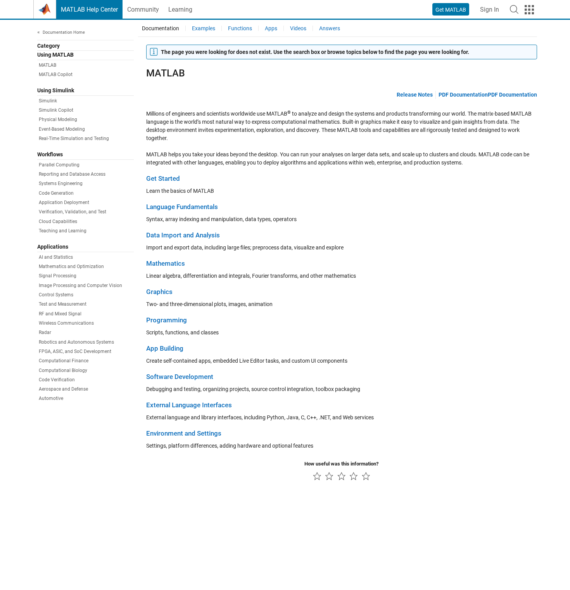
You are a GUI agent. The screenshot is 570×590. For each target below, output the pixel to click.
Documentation (160, 28)
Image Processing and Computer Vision (80, 285)
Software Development (179, 377)
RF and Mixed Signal (60, 314)
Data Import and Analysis (183, 235)
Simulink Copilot (56, 110)
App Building (164, 348)
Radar (45, 332)
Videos (298, 28)
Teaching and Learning (62, 231)
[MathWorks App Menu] (529, 9)
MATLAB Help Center (89, 9)
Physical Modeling (58, 119)
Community (143, 9)
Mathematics (165, 263)
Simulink (48, 101)
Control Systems (56, 295)
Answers (329, 28)
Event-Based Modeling (62, 129)
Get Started (163, 178)
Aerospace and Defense (63, 389)
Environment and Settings (183, 433)
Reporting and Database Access (72, 174)
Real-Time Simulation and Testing (74, 138)
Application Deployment (64, 202)
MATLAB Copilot (56, 74)
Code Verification (57, 379)
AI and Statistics (56, 257)
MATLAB (47, 65)
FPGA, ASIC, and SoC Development (75, 351)
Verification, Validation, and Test (72, 212)
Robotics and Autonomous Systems (76, 342)
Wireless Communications (66, 323)
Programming (166, 320)
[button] (514, 9)
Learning (180, 9)
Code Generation (56, 193)
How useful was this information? (341, 464)
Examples (203, 28)
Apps (271, 28)
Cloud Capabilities (58, 221)
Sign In (489, 9)
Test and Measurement (62, 304)
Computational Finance (63, 360)
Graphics (159, 292)
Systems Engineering (61, 183)
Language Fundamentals (182, 207)
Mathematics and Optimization (71, 266)
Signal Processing (57, 276)
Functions (240, 28)
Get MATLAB (450, 10)
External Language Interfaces (189, 405)
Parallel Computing (59, 165)
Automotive (51, 398)
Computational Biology (63, 370)
